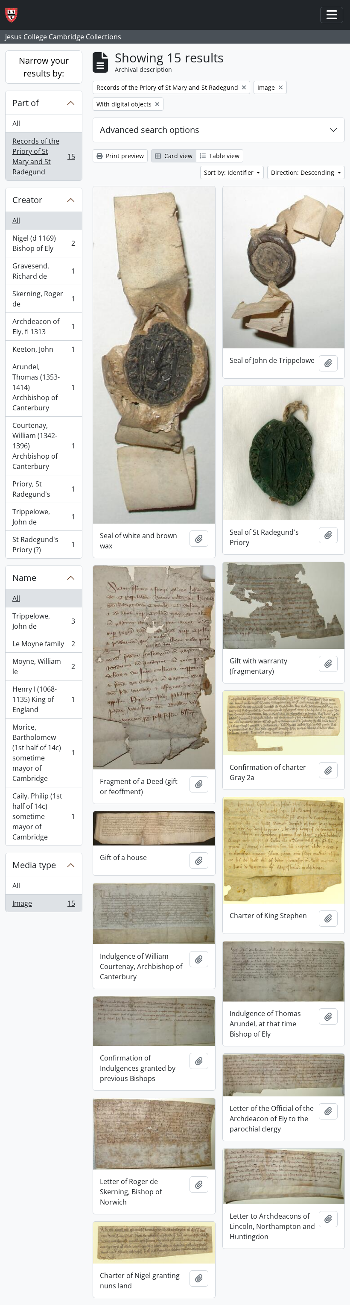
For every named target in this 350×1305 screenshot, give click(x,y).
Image (43, 905)
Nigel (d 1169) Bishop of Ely (43, 243)
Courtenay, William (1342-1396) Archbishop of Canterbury (43, 446)
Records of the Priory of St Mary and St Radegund (43, 156)
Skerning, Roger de (43, 299)
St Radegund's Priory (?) (43, 544)
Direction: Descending (303, 172)
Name (24, 577)
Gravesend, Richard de (43, 271)
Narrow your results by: (44, 67)
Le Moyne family (43, 646)
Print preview (124, 156)
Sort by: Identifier (229, 172)
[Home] (14, 15)
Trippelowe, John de (43, 517)
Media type (34, 865)
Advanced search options (149, 130)
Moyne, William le (43, 666)
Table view (223, 156)
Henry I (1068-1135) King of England (43, 699)
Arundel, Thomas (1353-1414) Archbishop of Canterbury (43, 387)
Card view (177, 156)
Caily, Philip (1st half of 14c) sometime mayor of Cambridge (43, 816)
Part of (25, 103)
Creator (27, 200)
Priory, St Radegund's (43, 489)
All (16, 123)
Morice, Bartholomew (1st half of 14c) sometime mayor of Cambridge (43, 752)
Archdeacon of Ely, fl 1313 (43, 326)
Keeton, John (43, 351)
